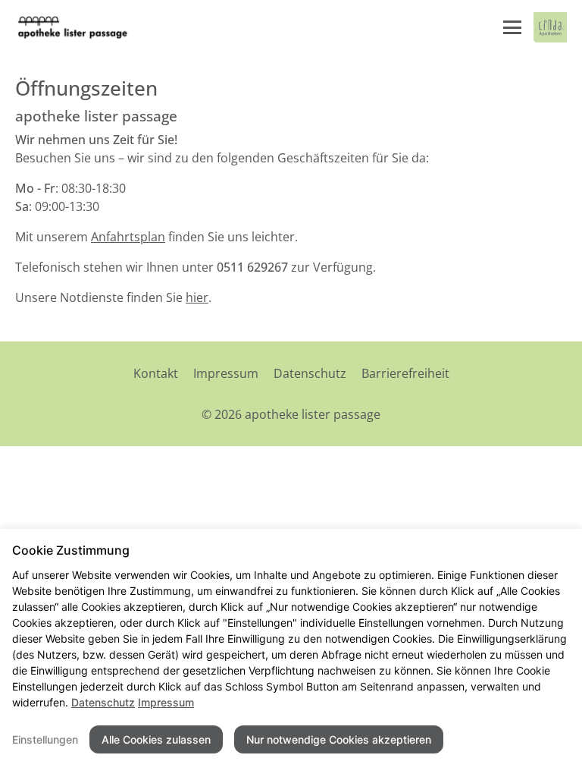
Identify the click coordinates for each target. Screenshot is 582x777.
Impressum (225, 373)
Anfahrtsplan (128, 236)
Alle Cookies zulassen (156, 739)
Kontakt (155, 373)
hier (197, 297)
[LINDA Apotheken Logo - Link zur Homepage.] (550, 27)
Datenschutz (310, 373)
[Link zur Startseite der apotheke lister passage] (72, 27)
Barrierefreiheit (405, 373)
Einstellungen (45, 739)
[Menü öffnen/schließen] (512, 27)
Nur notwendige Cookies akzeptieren (338, 739)
